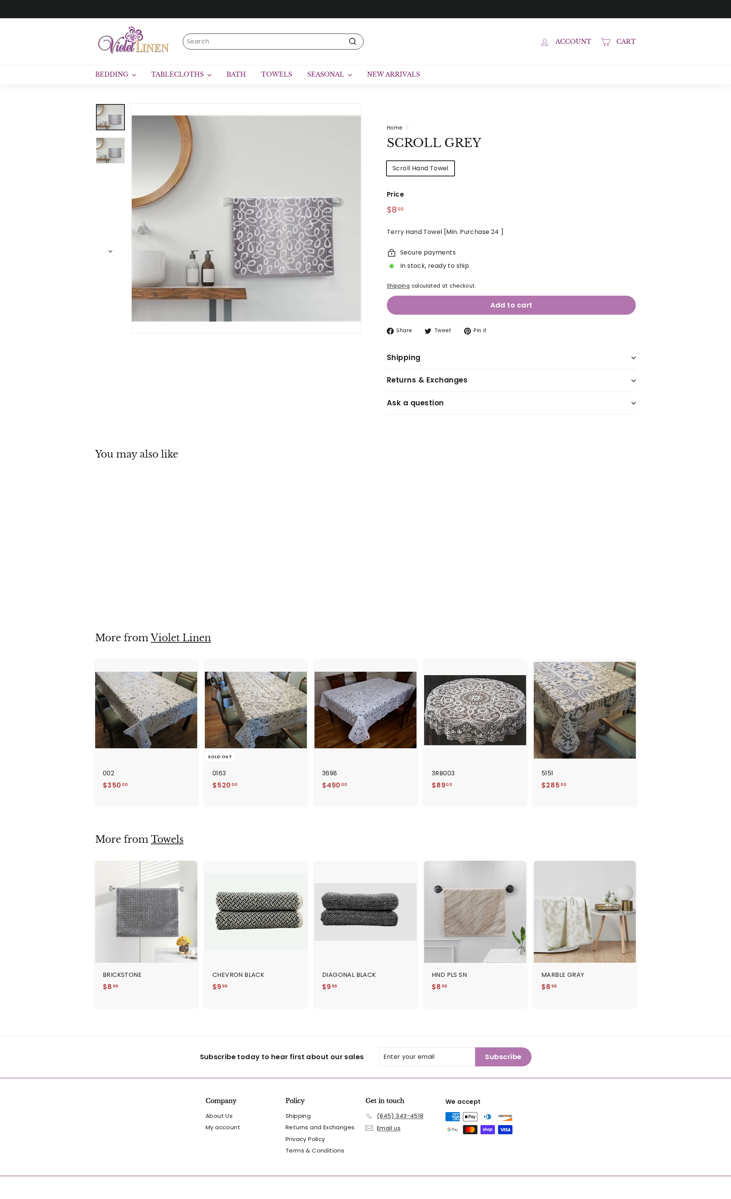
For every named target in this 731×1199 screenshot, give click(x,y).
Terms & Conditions (315, 1150)
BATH (236, 74)
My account (223, 1127)
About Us (219, 1116)
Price (395, 194)
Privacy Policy (305, 1139)
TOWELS (276, 74)
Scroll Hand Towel (420, 168)
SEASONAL (326, 74)
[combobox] (273, 42)
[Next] (110, 249)
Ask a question (415, 403)
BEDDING (112, 74)
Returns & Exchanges (427, 380)
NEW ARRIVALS (393, 74)
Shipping (398, 286)
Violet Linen (181, 638)
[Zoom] (246, 218)
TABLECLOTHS (178, 74)
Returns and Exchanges (320, 1127)
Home (395, 127)
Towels (167, 839)
